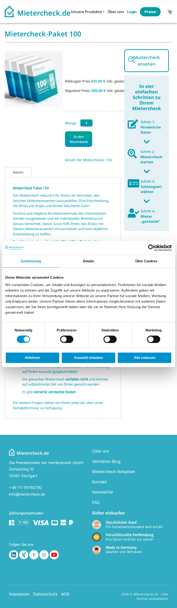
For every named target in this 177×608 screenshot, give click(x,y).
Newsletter (102, 492)
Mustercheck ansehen (146, 60)
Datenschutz (45, 594)
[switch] (66, 339)
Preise (150, 11)
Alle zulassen (144, 358)
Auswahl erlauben (88, 358)
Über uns (116, 11)
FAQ (96, 502)
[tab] (18, 171)
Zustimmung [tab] (31, 261)
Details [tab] (88, 261)
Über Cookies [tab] (146, 261)
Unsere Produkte (86, 11)
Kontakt (99, 481)
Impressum (19, 594)
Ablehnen (32, 358)
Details (18, 172)
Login (132, 11)
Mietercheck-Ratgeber (113, 471)
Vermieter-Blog (106, 461)
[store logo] (37, 11)
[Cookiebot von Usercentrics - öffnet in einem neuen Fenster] (151, 247)
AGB (65, 594)
